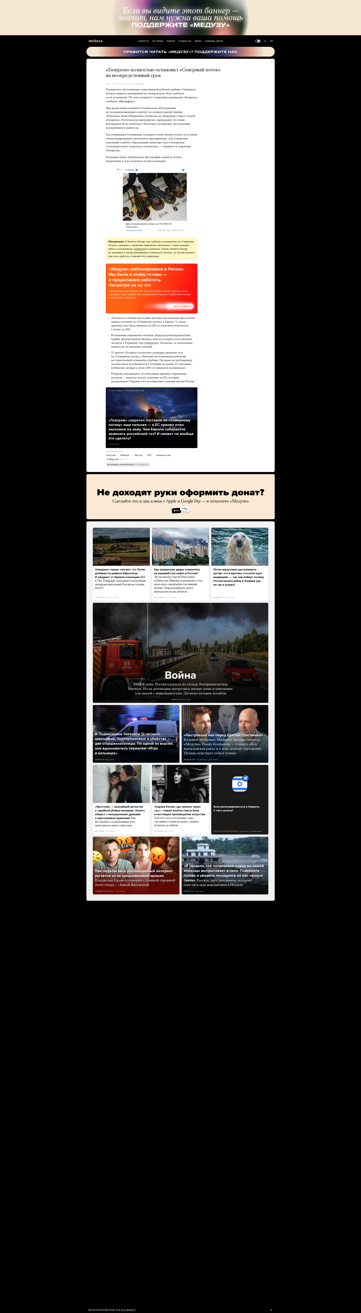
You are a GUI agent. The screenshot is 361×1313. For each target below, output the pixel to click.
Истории (157, 41)
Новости (143, 41)
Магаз (198, 41)
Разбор (171, 41)
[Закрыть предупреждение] (271, 1310)
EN (271, 41)
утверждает (151, 343)
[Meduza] (95, 41)
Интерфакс (139, 84)
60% (154, 325)
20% (127, 329)
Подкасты (185, 41)
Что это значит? (126, 1310)
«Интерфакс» (126, 101)
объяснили (169, 116)
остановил (158, 352)
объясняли (161, 335)
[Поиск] (265, 41)
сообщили (140, 248)
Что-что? (124, 459)
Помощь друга (214, 41)
